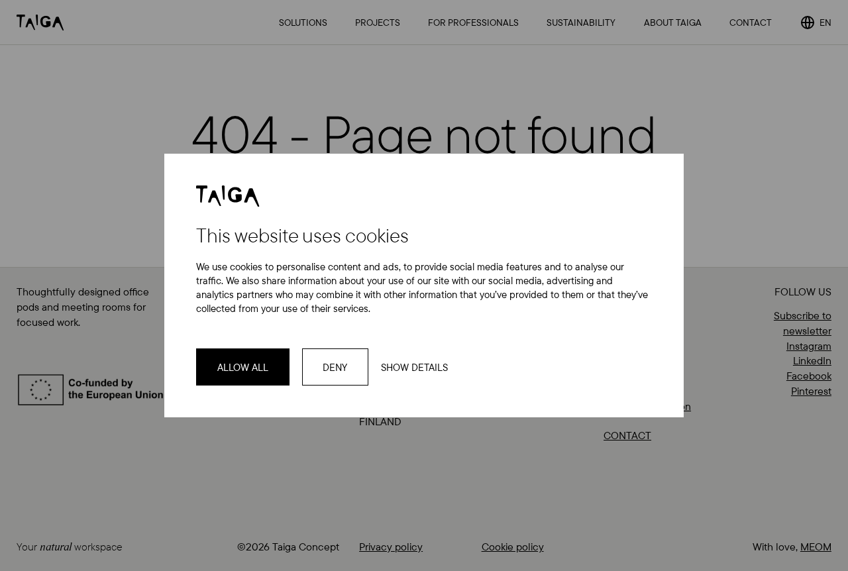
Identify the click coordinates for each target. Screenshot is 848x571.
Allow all (242, 367)
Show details (414, 367)
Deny (335, 367)
